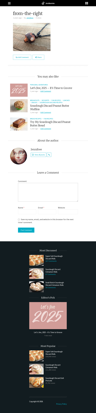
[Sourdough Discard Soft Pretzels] (36, 382)
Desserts (45, 100)
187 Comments (51, 261)
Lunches (66, 100)
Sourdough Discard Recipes (51, 102)
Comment (22, 181)
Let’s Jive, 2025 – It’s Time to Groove (51, 88)
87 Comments (51, 274)
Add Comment (23, 57)
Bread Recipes (36, 119)
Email (41, 207)
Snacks (34, 102)
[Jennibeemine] (48, 3)
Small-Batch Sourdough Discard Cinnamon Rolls (55, 283)
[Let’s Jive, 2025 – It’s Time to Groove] (19, 90)
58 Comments (51, 287)
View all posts (40, 155)
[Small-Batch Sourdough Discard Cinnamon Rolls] (36, 286)
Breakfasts (35, 100)
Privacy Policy (61, 404)
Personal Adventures (39, 85)
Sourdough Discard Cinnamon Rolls (53, 270)
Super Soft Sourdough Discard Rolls (54, 257)
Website (61, 207)
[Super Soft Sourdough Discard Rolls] (36, 260)
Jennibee (29, 18)
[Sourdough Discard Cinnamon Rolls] (36, 273)
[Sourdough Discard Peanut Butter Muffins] (19, 105)
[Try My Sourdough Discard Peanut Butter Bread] (19, 124)
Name (21, 207)
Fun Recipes (56, 100)
